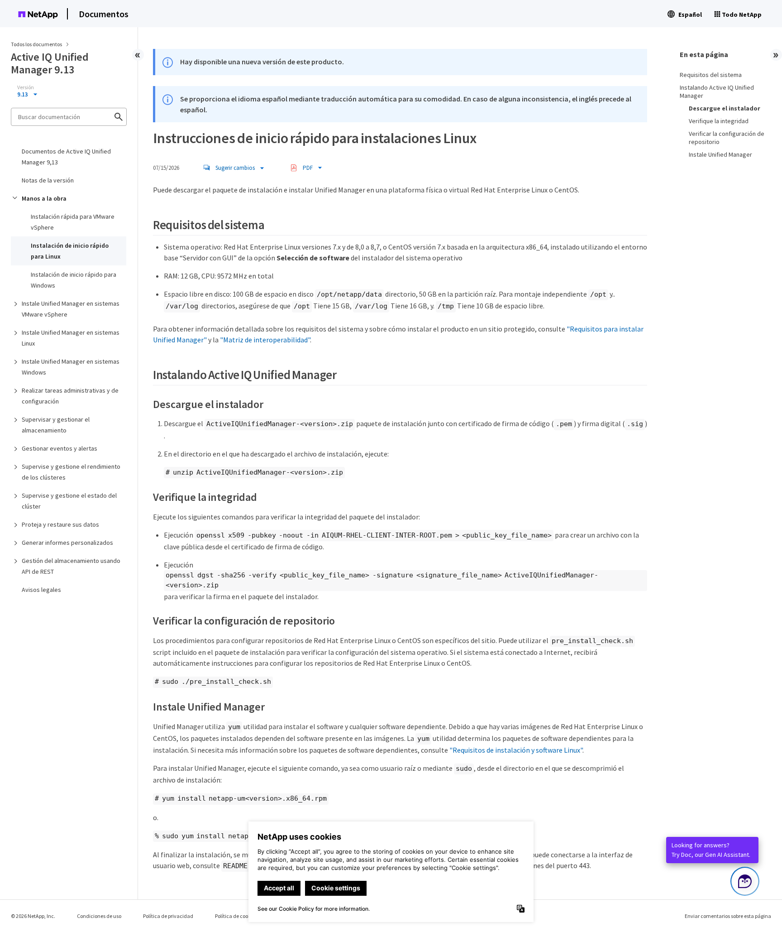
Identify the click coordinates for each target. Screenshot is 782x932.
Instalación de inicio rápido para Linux (70, 250)
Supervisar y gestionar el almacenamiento (56, 424)
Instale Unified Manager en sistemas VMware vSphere (70, 308)
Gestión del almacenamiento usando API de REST (71, 566)
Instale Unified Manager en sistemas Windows (70, 366)
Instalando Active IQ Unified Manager (717, 91)
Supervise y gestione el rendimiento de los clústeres (71, 471)
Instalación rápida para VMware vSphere (72, 221)
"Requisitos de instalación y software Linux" (515, 749)
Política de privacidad (168, 916)
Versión (25, 87)
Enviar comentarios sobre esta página (728, 916)
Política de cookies (236, 916)
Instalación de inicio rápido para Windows (73, 279)
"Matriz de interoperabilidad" (265, 339)
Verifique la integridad (719, 121)
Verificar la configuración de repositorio (726, 138)
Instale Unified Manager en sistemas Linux (70, 337)
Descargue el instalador (724, 108)
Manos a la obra (44, 198)
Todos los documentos (36, 44)
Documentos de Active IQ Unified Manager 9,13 (66, 156)
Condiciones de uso (99, 916)
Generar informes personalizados (67, 542)
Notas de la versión (48, 180)
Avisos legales (41, 590)
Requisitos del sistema (711, 75)
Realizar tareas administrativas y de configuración (70, 395)
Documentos (104, 13)
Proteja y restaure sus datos (60, 524)
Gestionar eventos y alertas (59, 448)
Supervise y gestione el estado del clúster (69, 500)
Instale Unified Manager (720, 154)
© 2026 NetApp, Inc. (33, 916)
